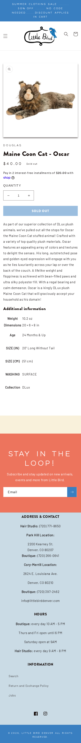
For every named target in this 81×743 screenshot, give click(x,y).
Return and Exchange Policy (29, 685)
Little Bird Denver (38, 733)
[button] (5, 36)
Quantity (12, 185)
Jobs (12, 695)
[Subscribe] (72, 492)
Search (14, 676)
